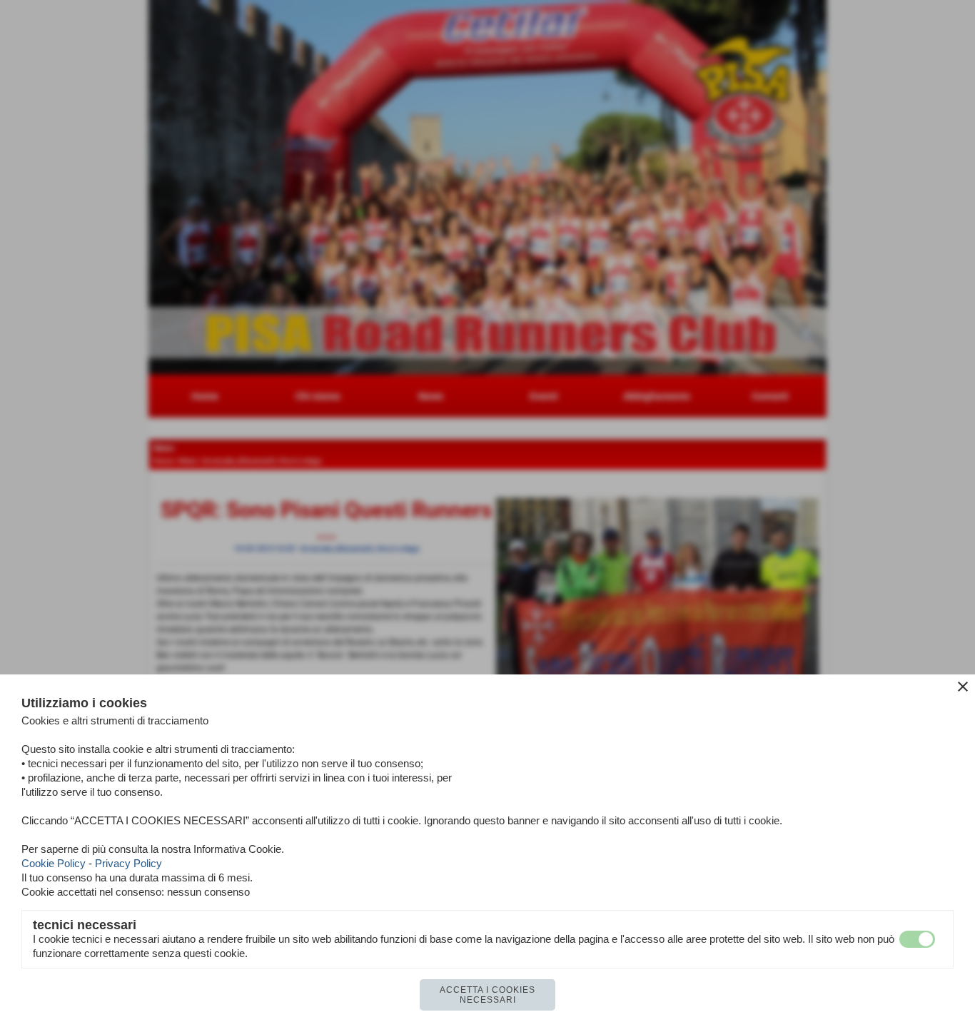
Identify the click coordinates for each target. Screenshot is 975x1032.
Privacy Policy (128, 863)
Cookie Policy (53, 863)
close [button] (962, 686)
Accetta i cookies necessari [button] (487, 995)
